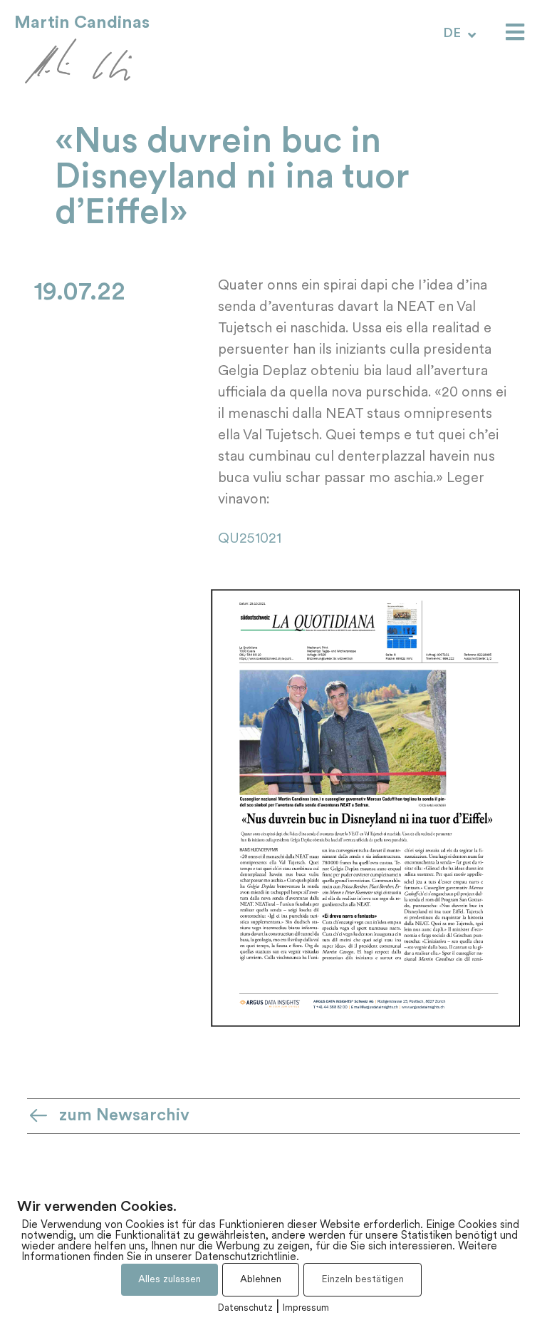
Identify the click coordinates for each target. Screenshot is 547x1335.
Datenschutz (245, 1308)
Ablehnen (260, 1279)
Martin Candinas (82, 22)
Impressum (306, 1308)
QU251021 (249, 539)
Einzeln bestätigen (362, 1279)
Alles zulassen (169, 1279)
